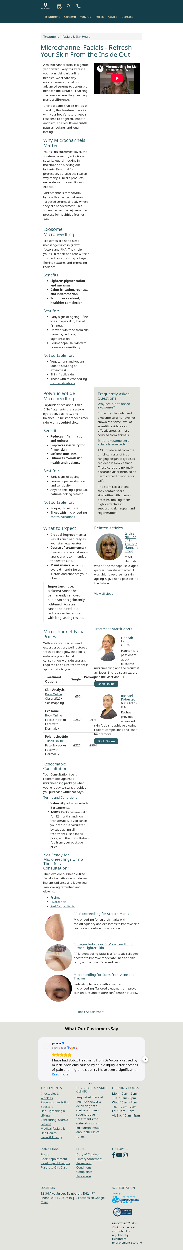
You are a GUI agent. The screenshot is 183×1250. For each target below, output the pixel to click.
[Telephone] (78, 10)
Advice (112, 16)
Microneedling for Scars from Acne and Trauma (104, 976)
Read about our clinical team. (88, 1132)
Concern (70, 16)
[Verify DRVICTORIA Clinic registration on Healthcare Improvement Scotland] (125, 1198)
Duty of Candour (88, 1154)
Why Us (85, 16)
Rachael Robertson (129, 697)
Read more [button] (60, 1074)
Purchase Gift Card (54, 1167)
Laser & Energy (51, 1137)
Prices (99, 16)
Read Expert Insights (55, 1163)
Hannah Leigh (127, 639)
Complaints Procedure (84, 1174)
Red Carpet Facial (62, 906)
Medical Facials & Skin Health (53, 1130)
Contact (127, 16)
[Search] (69, 10)
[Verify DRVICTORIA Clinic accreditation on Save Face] (122, 1212)
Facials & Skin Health (77, 36)
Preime (55, 897)
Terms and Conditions (84, 1165)
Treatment (52, 16)
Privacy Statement (89, 1159)
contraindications (62, 383)
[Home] (47, 6)
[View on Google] (46, 1045)
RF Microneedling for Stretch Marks (101, 913)
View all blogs (103, 593)
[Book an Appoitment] (59, 10)
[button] (38, 1059)
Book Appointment (91, 1012)
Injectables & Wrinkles (50, 1095)
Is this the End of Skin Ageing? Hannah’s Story (132, 542)
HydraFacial (58, 902)
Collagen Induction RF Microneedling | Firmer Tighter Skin (103, 946)
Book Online (53, 694)
